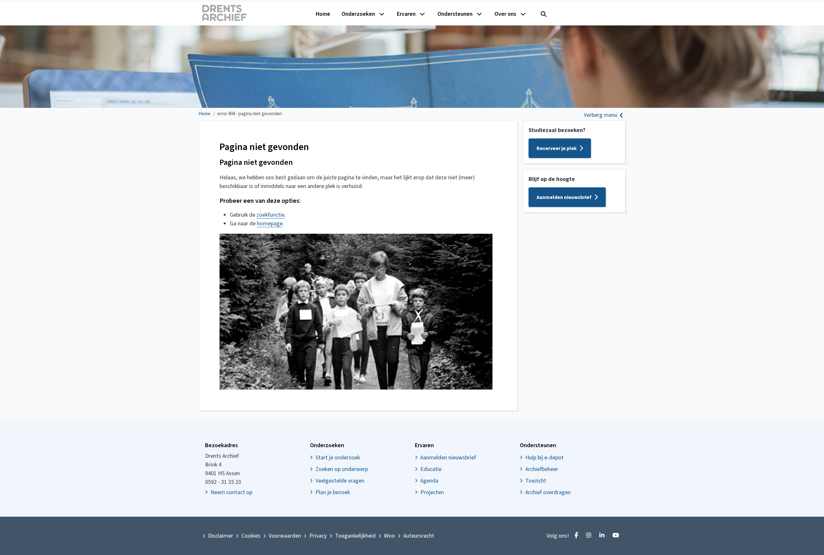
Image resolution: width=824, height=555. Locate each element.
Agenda (429, 481)
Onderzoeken (358, 14)
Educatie (431, 469)
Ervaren (406, 14)
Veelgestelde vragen (339, 481)
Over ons (505, 14)
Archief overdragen (548, 492)
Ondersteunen (455, 14)
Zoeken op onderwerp (341, 469)
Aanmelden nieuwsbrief (564, 197)
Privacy (318, 536)
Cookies (250, 536)
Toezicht (535, 481)
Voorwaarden (285, 536)
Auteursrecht (418, 536)
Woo (389, 536)
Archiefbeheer (541, 469)
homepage (270, 224)
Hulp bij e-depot (544, 458)
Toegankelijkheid (355, 536)
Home (323, 14)
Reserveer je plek (557, 148)
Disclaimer (220, 536)
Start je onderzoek (337, 458)
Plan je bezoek (332, 492)
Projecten (432, 492)
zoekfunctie (271, 215)
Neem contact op (231, 492)
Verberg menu (600, 115)
